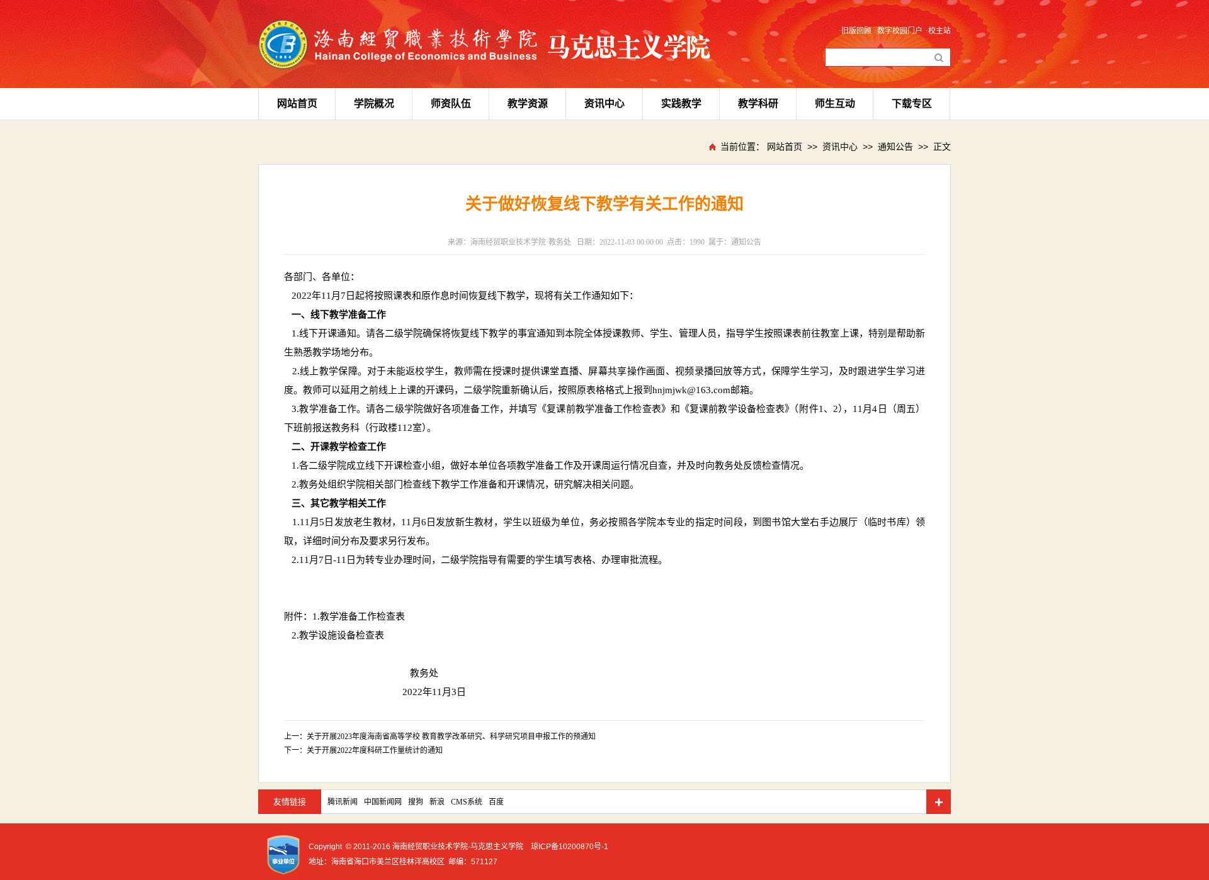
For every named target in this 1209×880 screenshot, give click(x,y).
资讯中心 (604, 103)
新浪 (437, 802)
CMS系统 (466, 802)
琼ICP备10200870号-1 (569, 846)
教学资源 (528, 103)
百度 (496, 802)
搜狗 (415, 802)
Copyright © (330, 846)
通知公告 (895, 147)
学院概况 (374, 103)
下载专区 (912, 103)
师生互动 (835, 103)
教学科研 (758, 103)
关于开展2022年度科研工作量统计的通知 (375, 750)
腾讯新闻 (342, 802)
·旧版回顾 (855, 30)
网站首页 (297, 103)
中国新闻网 (383, 802)
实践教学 (681, 103)
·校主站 (938, 30)
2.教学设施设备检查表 (338, 635)
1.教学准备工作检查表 (358, 616)
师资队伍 (451, 103)
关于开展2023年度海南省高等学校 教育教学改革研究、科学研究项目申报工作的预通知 (451, 736)
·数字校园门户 (898, 30)
